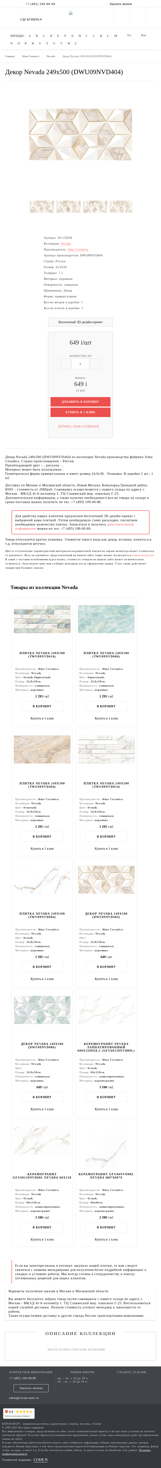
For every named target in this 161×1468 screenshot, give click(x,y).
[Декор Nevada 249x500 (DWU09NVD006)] (42, 1015)
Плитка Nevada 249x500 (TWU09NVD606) (106, 655)
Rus (143, 35)
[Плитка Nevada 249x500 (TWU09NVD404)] (42, 754)
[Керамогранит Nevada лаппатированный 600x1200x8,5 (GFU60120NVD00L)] (106, 1015)
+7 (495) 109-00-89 (22, 1378)
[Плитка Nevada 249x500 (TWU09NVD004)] (42, 884)
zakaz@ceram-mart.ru (24, 1398)
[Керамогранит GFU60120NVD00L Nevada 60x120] (42, 1145)
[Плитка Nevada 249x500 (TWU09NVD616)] (42, 624)
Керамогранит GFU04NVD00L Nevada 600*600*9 (106, 1176)
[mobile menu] (9, 18)
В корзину (42, 706)
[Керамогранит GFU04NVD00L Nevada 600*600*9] (106, 1145)
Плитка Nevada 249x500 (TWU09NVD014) (106, 785)
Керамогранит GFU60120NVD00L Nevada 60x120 (42, 1176)
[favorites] (137, 18)
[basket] (153, 18)
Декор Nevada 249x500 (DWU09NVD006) (42, 1045)
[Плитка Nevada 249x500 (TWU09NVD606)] (106, 624)
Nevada (66, 243)
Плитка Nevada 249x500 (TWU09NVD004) (42, 915)
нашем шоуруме (143, 555)
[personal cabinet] (121, 18)
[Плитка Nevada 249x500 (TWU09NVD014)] (106, 754)
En (129, 35)
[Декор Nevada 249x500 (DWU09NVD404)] (106, 884)
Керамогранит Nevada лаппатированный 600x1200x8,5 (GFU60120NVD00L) (106, 1047)
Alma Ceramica (78, 249)
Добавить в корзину (80, 401)
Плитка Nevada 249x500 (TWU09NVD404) (42, 785)
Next (35, 134)
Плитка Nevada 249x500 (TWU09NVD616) (42, 655)
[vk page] (131, 1378)
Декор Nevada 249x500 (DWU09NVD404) (106, 915)
